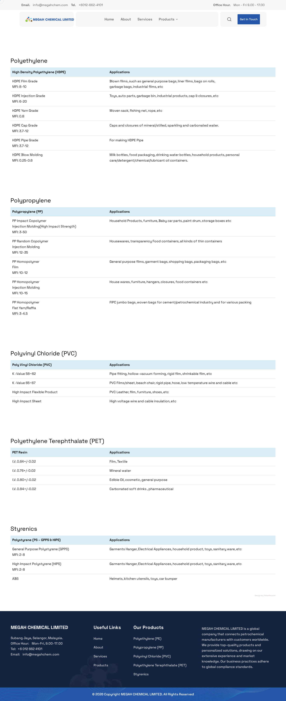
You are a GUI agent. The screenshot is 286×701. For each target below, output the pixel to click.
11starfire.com (269, 595)
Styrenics (141, 674)
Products (166, 19)
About (126, 19)
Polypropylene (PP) (148, 647)
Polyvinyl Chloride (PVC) (152, 656)
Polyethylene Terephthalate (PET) (160, 665)
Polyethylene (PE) (147, 638)
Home (109, 19)
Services (145, 19)
